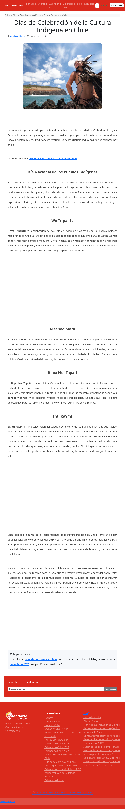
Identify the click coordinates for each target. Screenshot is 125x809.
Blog (79, 3)
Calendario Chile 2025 (56, 743)
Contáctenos (12, 730)
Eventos (42, 3)
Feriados (31, 3)
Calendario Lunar (54, 780)
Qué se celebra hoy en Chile (60, 762)
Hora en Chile (52, 725)
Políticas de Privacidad (18, 723)
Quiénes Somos (14, 727)
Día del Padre (91, 721)
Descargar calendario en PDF (60, 765)
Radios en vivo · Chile (56, 729)
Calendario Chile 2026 (56, 747)
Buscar (104, 5)
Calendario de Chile (12, 5)
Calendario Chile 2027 (56, 751)
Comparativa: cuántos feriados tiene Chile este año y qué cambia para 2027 (101, 739)
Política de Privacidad (56, 740)
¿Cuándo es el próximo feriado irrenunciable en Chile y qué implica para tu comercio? (101, 750)
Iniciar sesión (116, 5)
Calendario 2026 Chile (7, 802)
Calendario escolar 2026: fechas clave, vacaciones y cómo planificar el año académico (101, 761)
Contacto (89, 3)
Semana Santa (52, 721)
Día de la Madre (92, 717)
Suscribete (111, 689)
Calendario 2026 (55, 5)
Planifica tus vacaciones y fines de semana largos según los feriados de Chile (101, 728)
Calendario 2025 (69, 5)
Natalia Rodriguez (17, 36)
